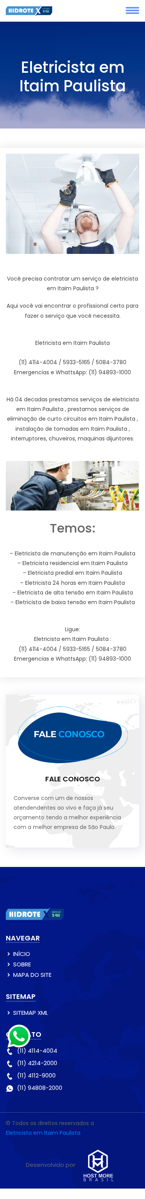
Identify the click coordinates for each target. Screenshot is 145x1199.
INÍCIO (21, 954)
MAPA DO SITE (32, 975)
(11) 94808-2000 (39, 1088)
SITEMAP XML (30, 1013)
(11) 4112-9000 (36, 1075)
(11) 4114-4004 (37, 1051)
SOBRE (22, 964)
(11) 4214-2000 (37, 1063)
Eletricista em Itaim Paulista (43, 1133)
